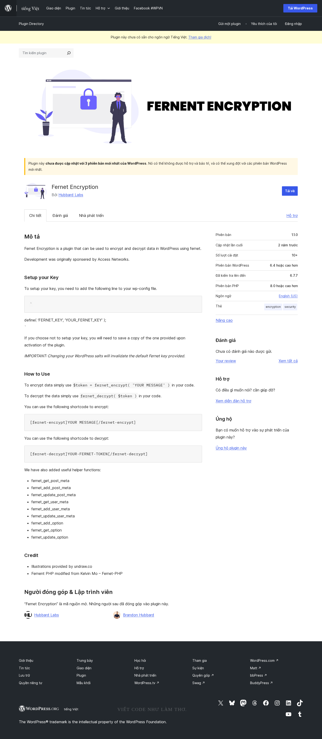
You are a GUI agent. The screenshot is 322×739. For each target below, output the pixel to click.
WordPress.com (264, 660)
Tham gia (199, 660)
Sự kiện (198, 668)
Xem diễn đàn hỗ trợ (233, 400)
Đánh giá (60, 215)
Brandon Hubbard (138, 615)
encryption (273, 307)
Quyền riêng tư (30, 683)
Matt (255, 668)
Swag (198, 683)
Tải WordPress (300, 8)
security (290, 307)
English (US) (288, 296)
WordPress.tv (146, 683)
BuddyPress (261, 683)
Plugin (81, 675)
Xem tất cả (288, 360)
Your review (226, 360)
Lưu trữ (24, 675)
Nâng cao (224, 320)
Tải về (290, 191)
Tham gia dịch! (199, 37)
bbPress (258, 675)
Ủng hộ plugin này (231, 448)
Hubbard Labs (70, 194)
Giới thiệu (26, 660)
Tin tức (24, 668)
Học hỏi (140, 660)
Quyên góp (203, 675)
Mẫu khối (84, 683)
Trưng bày (85, 660)
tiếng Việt (71, 709)
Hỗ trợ (292, 215)
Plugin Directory (31, 24)
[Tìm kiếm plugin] (69, 53)
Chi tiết (35, 215)
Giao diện (84, 668)
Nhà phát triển (91, 215)
